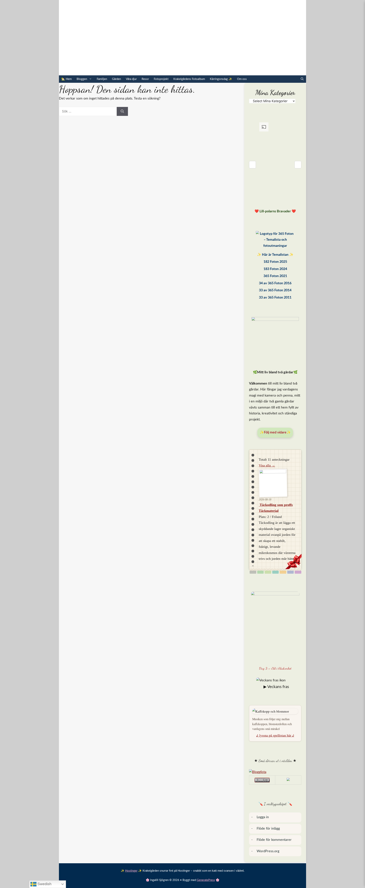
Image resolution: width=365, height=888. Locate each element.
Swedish (44, 884)
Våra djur (131, 79)
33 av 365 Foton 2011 (275, 297)
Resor (145, 79)
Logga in (263, 817)
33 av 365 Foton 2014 (275, 290)
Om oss (242, 79)
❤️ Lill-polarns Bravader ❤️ (275, 211)
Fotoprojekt (161, 79)
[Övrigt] (298, 572)
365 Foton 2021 (275, 276)
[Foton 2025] (275, 241)
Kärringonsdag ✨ (221, 79)
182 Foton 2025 (275, 262)
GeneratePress (206, 880)
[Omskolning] (268, 572)
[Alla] (253, 572)
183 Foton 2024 (275, 269)
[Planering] (290, 572)
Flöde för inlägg (268, 828)
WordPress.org (268, 851)
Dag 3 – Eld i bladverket (275, 668)
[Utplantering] (275, 572)
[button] (302, 79)
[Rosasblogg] (275, 772)
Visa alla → (267, 465)
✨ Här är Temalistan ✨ (275, 254)
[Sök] (122, 111)
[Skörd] (283, 572)
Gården (116, 79)
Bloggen (82, 79)
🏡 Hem (66, 79)
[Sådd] (260, 572)
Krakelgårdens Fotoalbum (189, 79)
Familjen (102, 79)
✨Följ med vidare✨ (275, 432)
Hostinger (131, 870)
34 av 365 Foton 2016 (275, 283)
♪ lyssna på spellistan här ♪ (275, 735)
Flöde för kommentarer (274, 840)
